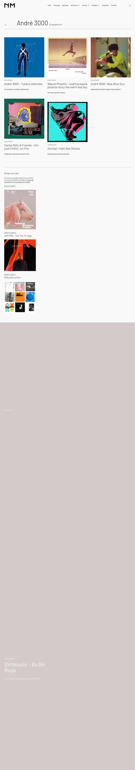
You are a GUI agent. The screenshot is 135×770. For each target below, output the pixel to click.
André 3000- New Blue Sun (108, 84)
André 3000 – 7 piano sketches (23, 84)
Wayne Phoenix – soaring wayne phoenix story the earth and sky (67, 85)
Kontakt (114, 5)
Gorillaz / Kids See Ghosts (63, 148)
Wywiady (65, 5)
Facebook (105, 5)
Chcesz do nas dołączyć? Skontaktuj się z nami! (18, 181)
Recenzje (57, 5)
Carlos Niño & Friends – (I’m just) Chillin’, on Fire (21, 146)
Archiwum (74, 5)
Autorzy (84, 5)
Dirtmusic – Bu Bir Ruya (25, 667)
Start (49, 5)
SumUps (94, 5)
